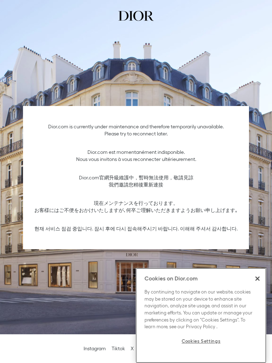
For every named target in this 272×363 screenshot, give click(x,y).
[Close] (257, 278)
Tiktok (118, 348)
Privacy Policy (200, 326)
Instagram (95, 348)
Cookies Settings (201, 341)
